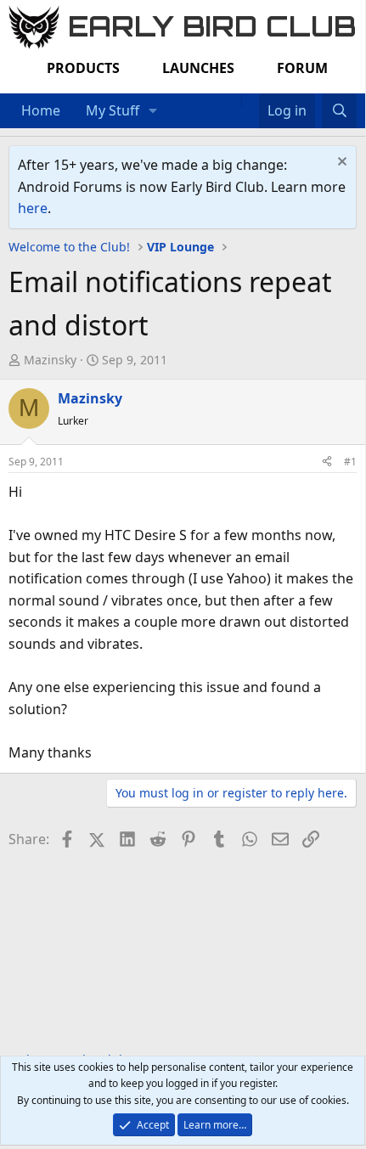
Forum (302, 68)
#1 (350, 461)
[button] (153, 111)
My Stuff (112, 110)
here (33, 208)
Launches (198, 68)
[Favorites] (250, 100)
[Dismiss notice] (340, 163)
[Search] (339, 111)
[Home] (232, 100)
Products (83, 68)
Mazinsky (50, 360)
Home (40, 110)
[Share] (327, 461)
